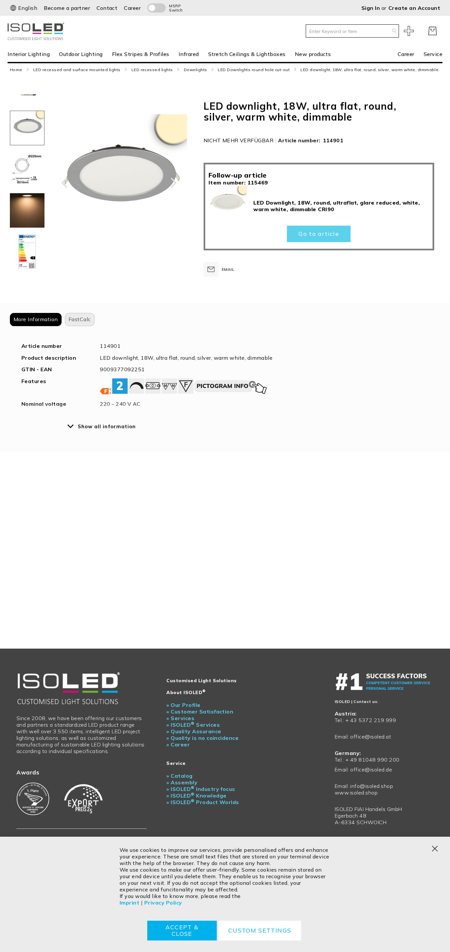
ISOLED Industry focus (200, 789)
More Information (36, 319)
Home (16, 69)
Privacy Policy (163, 902)
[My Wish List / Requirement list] (408, 31)
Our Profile (183, 705)
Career (132, 8)
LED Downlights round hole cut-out (254, 69)
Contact (107, 8)
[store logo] (37, 31)
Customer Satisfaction (199, 711)
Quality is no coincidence (202, 738)
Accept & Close (181, 930)
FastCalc (80, 319)
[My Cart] (432, 31)
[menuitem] (31, 54)
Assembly (181, 782)
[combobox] (352, 31)
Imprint (129, 902)
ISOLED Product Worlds (202, 802)
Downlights (195, 69)
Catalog (179, 775)
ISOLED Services (193, 724)
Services (180, 718)
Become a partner (67, 8)
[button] (23, 8)
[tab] (36, 319)
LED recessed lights (152, 69)
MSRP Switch (176, 8)
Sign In (371, 8)
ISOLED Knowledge (196, 795)
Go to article (318, 234)
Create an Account (414, 8)
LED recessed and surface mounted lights (77, 69)
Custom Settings (259, 930)
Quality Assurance (193, 731)
